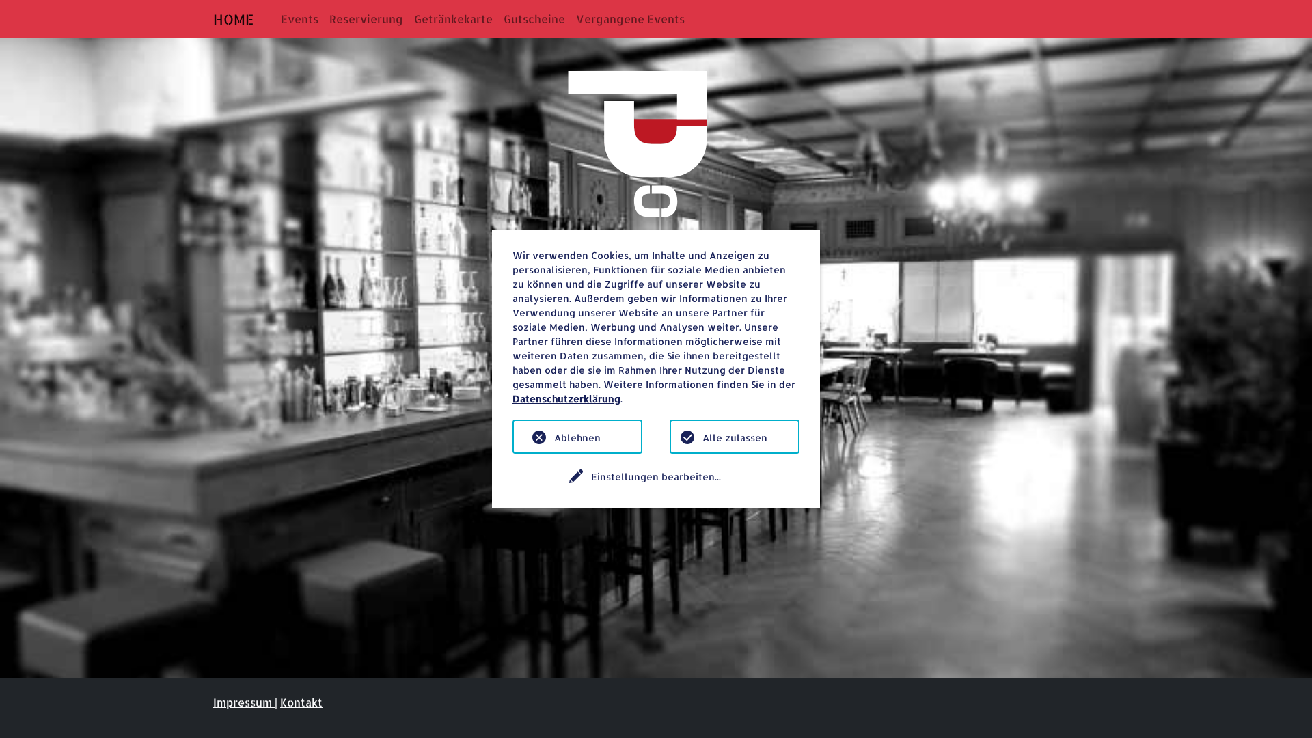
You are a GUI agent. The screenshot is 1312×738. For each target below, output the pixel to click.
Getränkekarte (453, 19)
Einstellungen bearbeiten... (656, 476)
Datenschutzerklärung (566, 399)
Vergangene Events (630, 19)
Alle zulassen (734, 437)
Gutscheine (534, 19)
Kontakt (301, 702)
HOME (233, 19)
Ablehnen (577, 437)
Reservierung (366, 19)
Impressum (244, 702)
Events (299, 19)
